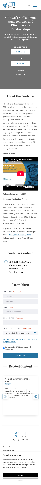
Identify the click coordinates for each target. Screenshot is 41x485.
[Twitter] (23, 440)
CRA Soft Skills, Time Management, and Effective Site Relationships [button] (20, 267)
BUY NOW (20, 64)
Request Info (20, 355)
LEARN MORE (21, 52)
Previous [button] (5, 396)
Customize (20, 481)
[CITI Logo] (9, 5)
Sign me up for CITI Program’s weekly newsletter (18, 348)
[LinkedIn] (14, 440)
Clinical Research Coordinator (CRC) (18, 380)
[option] (20, 395)
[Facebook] (18, 440)
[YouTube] (27, 440)
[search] (30, 5)
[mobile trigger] (35, 5)
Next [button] (35, 396)
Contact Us (20, 74)
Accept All (20, 475)
